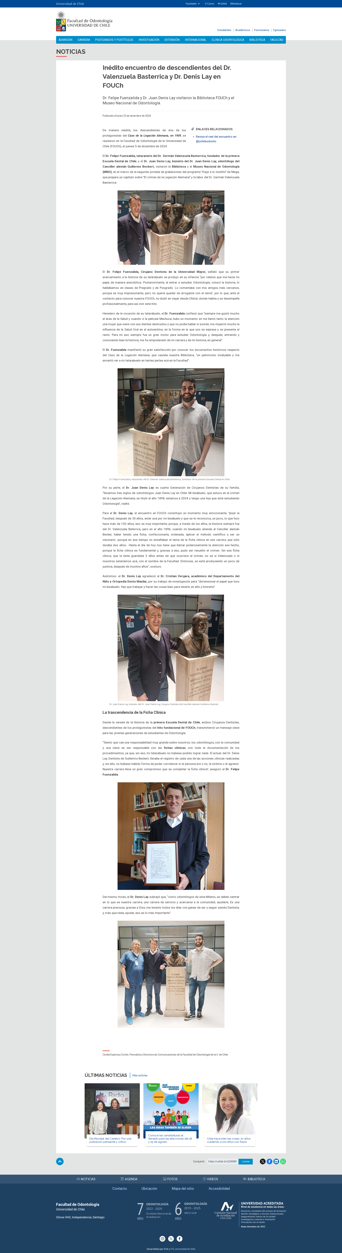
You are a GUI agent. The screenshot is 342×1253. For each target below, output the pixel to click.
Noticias (88, 1179)
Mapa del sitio (183, 1188)
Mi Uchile (222, 3)
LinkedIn (276, 1161)
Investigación (149, 39)
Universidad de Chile (185, 1249)
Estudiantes (224, 30)
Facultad (276, 39)
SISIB (166, 1249)
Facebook (269, 1161)
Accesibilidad (219, 1188)
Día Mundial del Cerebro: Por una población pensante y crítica (110, 1140)
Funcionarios (261, 30)
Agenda (131, 1179)
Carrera (84, 39)
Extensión (172, 39)
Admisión (65, 39)
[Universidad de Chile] (70, 3)
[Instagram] (162, 1239)
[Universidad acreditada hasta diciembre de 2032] (250, 1214)
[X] (171, 1239)
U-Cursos (209, 3)
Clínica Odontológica (228, 39)
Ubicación (149, 1188)
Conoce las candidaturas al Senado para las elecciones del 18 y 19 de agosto (170, 1138)
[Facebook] (179, 1239)
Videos (212, 1179)
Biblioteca (257, 39)
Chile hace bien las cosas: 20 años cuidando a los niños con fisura (228, 1140)
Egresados (279, 30)
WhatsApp (283, 1161)
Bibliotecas (236, 3)
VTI (172, 1249)
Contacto (119, 1188)
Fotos (172, 1179)
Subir (60, 1161)
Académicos (242, 30)
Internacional (195, 39)
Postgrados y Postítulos (114, 39)
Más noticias (139, 1075)
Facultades (191, 3)
